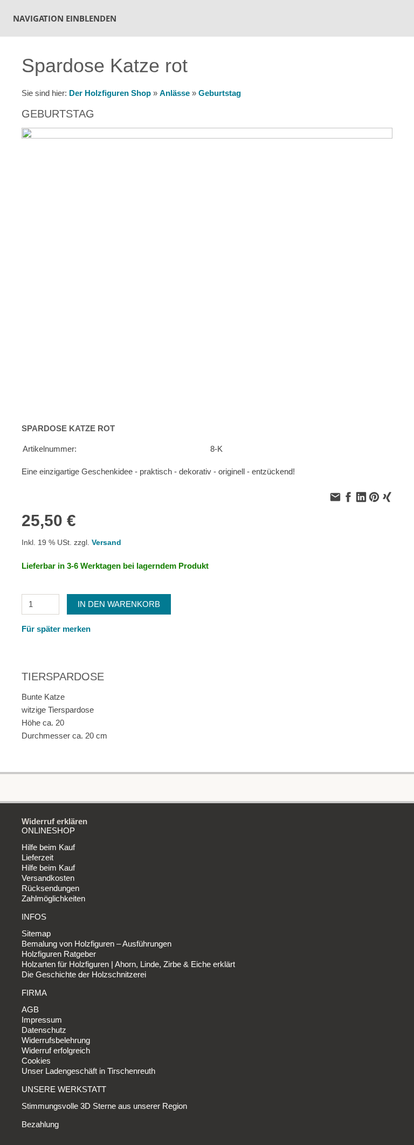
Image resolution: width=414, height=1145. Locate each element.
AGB (30, 1009)
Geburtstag (219, 93)
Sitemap (36, 933)
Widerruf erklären (54, 821)
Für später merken (56, 628)
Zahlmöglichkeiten (53, 898)
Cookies (36, 1060)
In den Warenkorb (119, 604)
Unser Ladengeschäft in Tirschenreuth (88, 1070)
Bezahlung (40, 1124)
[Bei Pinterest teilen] (374, 497)
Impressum (42, 1019)
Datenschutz (44, 1029)
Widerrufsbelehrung (56, 1040)
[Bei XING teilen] (387, 497)
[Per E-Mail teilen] (335, 497)
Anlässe (175, 93)
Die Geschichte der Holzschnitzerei (84, 974)
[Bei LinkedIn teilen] (361, 497)
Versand (106, 543)
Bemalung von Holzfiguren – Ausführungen (96, 943)
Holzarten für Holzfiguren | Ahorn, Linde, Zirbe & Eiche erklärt (128, 964)
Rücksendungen (50, 888)
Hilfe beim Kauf (48, 847)
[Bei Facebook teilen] (348, 497)
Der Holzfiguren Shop (110, 93)
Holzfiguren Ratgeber (59, 953)
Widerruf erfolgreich (56, 1050)
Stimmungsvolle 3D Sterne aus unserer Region (104, 1105)
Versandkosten (48, 877)
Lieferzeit (37, 857)
